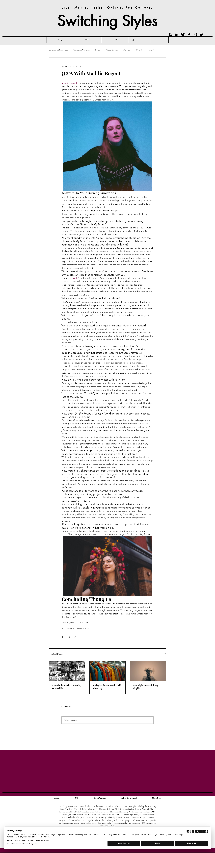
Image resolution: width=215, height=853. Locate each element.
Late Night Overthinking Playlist (145, 687)
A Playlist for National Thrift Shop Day (107, 687)
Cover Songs (112, 50)
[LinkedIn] (177, 34)
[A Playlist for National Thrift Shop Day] (108, 671)
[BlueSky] (183, 34)
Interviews (127, 50)
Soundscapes (67, 628)
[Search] (132, 39)
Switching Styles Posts (58, 50)
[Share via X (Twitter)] (69, 637)
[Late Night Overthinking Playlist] (148, 671)
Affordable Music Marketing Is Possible (66, 687)
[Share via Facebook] (62, 637)
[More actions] (152, 66)
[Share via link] (75, 637)
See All (163, 653)
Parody (139, 50)
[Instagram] (195, 34)
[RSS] (170, 34)
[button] (156, 798)
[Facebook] (189, 34)
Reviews (97, 50)
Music (63, 622)
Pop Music (71, 622)
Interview (79, 622)
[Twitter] (201, 34)
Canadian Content (81, 50)
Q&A (86, 622)
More (149, 50)
